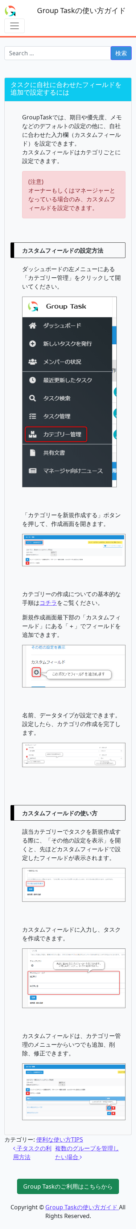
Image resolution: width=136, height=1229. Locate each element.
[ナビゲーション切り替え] (14, 26)
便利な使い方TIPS (59, 1139)
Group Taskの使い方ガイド (81, 10)
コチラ (48, 603)
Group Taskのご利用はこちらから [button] (68, 1186)
